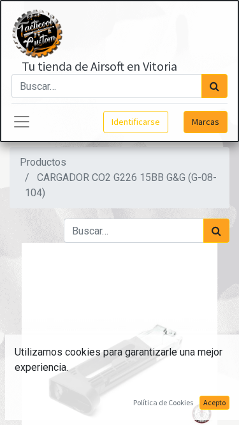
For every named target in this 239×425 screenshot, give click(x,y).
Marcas (205, 121)
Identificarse (136, 121)
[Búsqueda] (214, 86)
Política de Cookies (163, 402)
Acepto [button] (214, 402)
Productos (43, 162)
